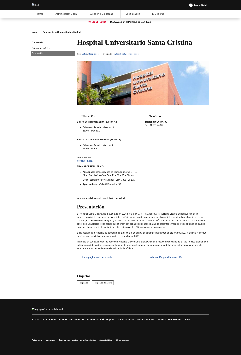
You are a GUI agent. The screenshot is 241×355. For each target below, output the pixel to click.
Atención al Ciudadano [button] (101, 14)
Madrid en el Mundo (169, 319)
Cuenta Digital (200, 5)
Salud (84, 54)
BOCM (35, 319)
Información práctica (41, 48)
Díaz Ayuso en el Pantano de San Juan (130, 22)
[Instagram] (44, 330)
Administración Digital (100, 319)
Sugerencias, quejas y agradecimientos (77, 340)
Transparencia (125, 319)
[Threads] (111, 330)
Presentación (37, 53)
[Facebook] (36, 330)
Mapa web (50, 340)
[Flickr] (94, 330)
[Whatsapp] (77, 330)
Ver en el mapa (84, 161)
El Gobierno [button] (158, 14)
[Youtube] (61, 330)
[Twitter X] (52, 330)
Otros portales (122, 340)
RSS (187, 319)
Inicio (35, 32)
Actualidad (49, 319)
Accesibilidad (105, 340)
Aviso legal (37, 340)
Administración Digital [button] (66, 14)
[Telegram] (103, 330)
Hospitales (93, 54)
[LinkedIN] (69, 330)
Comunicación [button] (133, 14)
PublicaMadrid (146, 319)
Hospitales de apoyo (103, 283)
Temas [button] (40, 14)
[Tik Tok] (86, 330)
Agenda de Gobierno (71, 319)
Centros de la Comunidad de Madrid (62, 32)
